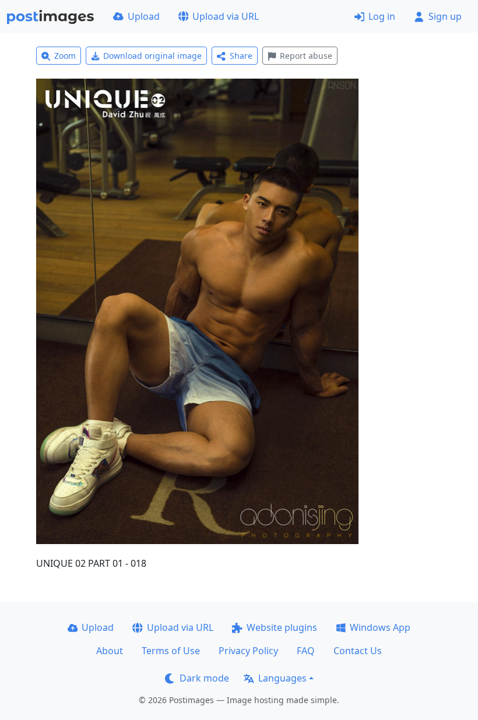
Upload (144, 16)
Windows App (380, 627)
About (109, 650)
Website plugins (282, 627)
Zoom (65, 55)
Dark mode (204, 678)
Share (241, 55)
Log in (381, 16)
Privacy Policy (248, 650)
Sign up (445, 16)
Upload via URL (225, 16)
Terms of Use (171, 650)
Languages (282, 678)
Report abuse (306, 55)
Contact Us (357, 650)
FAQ (306, 650)
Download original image (152, 55)
